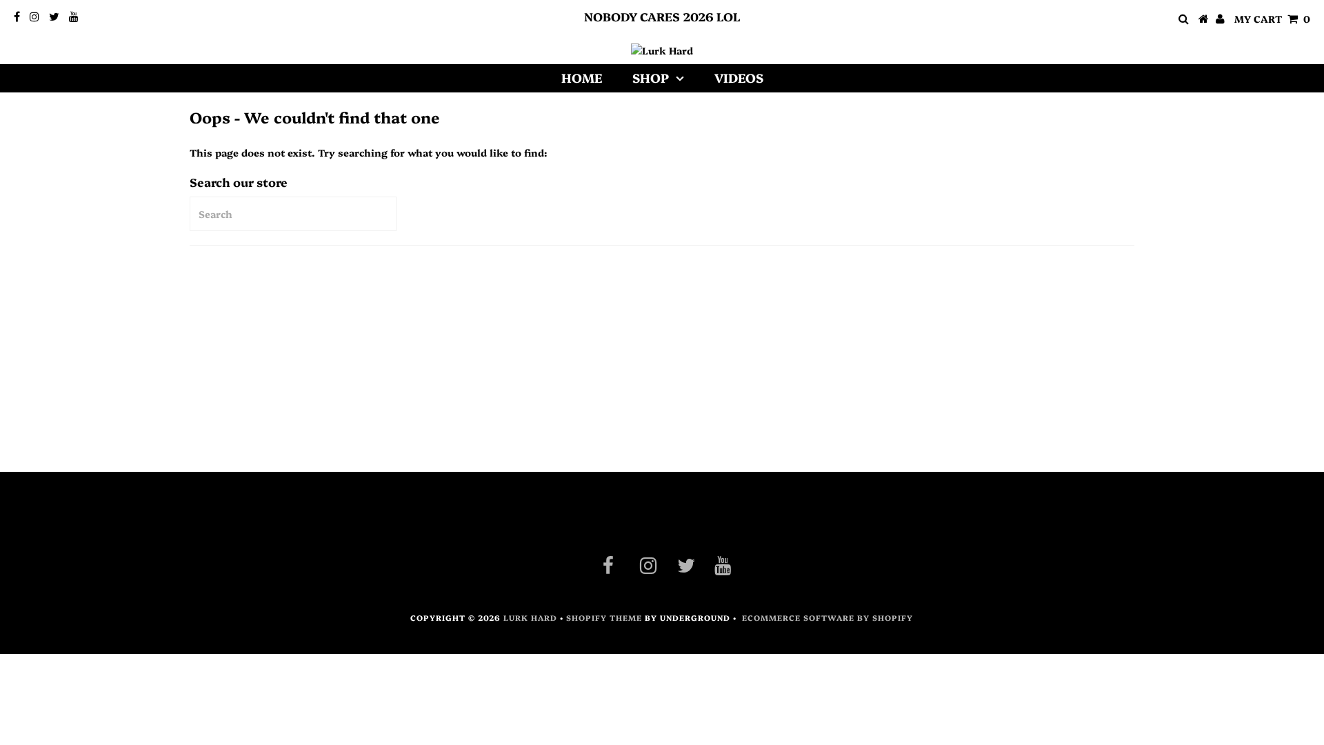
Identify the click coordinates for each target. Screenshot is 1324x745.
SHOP (650, 77)
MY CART (1272, 19)
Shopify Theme (604, 618)
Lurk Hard (530, 618)
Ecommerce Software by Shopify (827, 618)
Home (581, 77)
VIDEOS (738, 77)
